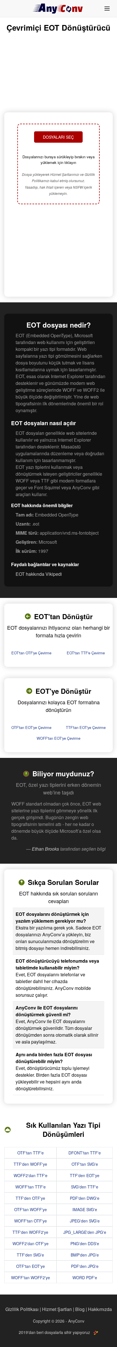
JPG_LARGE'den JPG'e (84, 1232)
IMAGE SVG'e (84, 1209)
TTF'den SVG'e (30, 1255)
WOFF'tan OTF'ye (30, 1221)
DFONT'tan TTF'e (84, 1153)
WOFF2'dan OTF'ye (30, 1243)
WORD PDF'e (84, 1277)
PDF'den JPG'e (85, 1266)
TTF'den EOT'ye (84, 1175)
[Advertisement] (58, 251)
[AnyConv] (58, 8)
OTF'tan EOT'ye (30, 1266)
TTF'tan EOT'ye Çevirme (86, 727)
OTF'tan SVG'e (85, 1164)
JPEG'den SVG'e (85, 1221)
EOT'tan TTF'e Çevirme (86, 652)
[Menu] (107, 8)
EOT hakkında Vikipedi (39, 574)
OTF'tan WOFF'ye (30, 1209)
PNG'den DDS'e (84, 1243)
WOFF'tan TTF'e (30, 1187)
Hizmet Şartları (57, 1309)
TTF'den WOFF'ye (30, 1164)
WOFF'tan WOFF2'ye (30, 1277)
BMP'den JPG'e (85, 1255)
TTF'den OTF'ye (30, 1198)
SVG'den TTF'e (84, 1187)
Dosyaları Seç (58, 137)
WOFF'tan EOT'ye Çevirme (58, 738)
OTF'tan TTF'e (30, 1153)
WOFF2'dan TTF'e (30, 1175)
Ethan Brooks (45, 849)
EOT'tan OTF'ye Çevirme (31, 652)
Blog (80, 1309)
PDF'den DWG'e (84, 1198)
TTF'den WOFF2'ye (30, 1232)
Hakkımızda (100, 1309)
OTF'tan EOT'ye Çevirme (31, 727)
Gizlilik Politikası (22, 1309)
